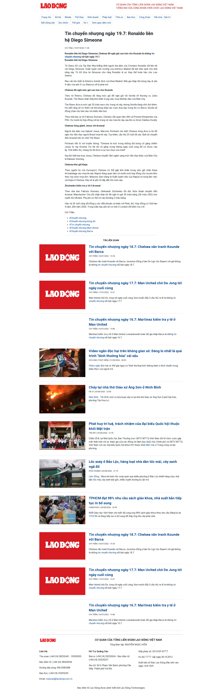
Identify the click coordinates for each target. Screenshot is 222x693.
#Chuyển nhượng (77, 218)
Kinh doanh (93, 17)
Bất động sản (48, 22)
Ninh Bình (93, 397)
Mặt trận (150, 445)
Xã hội (58, 17)
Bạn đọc (131, 17)
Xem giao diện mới (101, 22)
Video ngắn (94, 365)
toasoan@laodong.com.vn (59, 678)
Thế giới (76, 22)
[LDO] (62, 259)
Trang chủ (46, 17)
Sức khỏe (63, 22)
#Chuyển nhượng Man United (83, 227)
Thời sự (119, 17)
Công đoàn (144, 17)
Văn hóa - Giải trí (162, 17)
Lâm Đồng (94, 476)
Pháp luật (107, 17)
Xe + (86, 22)
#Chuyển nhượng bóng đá (82, 221)
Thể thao (79, 17)
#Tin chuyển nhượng (79, 224)
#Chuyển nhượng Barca (81, 231)
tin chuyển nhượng (106, 264)
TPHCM (93, 516)
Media (68, 17)
